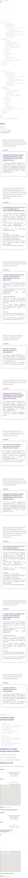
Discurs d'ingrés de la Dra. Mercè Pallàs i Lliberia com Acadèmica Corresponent (15, 382)
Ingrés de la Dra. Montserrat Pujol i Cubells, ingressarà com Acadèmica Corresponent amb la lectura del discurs (15, 143)
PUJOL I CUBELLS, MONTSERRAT (10, 760)
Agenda (5, 38)
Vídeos (7, 55)
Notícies (7, 51)
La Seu (10, 26)
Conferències (6, 724)
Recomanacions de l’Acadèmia (13, 60)
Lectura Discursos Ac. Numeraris (11, 727)
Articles (5, 723)
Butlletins (7, 52)
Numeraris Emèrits (13, 42)
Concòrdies (8, 59)
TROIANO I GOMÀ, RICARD (8, 754)
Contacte (5, 64)
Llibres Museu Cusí (10, 57)
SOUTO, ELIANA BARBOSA (8, 757)
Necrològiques (6, 728)
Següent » (7, 714)
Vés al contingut (4, 0)
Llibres (7, 56)
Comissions (11, 37)
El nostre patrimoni (10, 25)
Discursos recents (10, 53)
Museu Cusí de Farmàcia (14, 30)
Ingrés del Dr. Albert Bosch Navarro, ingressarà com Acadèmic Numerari (13, 337)
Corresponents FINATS (14, 47)
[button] (14, 67)
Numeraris (8, 41)
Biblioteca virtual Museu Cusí (18, 31)
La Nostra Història (9, 24)
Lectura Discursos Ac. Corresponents (12, 725)
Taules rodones (7, 733)
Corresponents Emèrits (14, 46)
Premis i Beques (7, 61)
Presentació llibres (7, 729)
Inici (4, 21)
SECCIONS (11, 35)
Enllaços (5, 62)
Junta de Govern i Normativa (15, 34)
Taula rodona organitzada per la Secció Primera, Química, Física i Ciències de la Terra (15, 264)
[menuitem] (15, 65)
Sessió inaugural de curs (9, 732)
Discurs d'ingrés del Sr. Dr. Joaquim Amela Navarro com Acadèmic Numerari (13, 433)
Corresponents (9, 44)
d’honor (7, 48)
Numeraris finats (12, 43)
